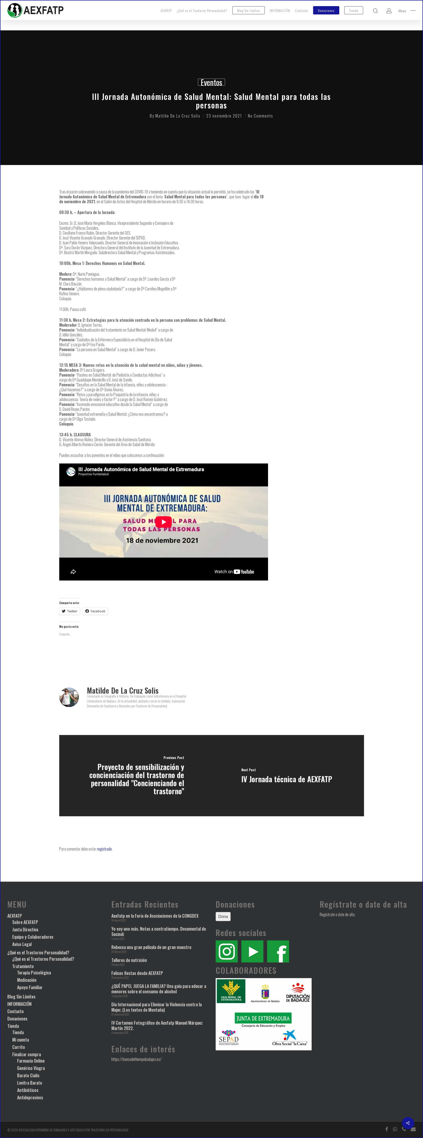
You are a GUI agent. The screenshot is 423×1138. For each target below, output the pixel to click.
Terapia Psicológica (34, 972)
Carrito (18, 1047)
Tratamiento (23, 966)
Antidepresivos (30, 1097)
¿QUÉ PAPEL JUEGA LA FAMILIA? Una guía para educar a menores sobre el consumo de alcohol (158, 988)
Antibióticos (27, 1090)
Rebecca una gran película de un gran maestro (151, 947)
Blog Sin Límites (248, 10)
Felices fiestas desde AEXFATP (137, 973)
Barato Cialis (28, 1075)
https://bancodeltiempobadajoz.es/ (136, 1059)
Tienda (353, 10)
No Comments (260, 116)
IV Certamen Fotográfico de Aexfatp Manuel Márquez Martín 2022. (157, 1025)
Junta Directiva (25, 929)
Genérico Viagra (31, 1068)
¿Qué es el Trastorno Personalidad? (202, 10)
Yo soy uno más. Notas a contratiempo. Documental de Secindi (158, 931)
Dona (223, 916)
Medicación (26, 980)
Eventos (211, 82)
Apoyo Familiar (30, 987)
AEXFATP (166, 10)
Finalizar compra (26, 1054)
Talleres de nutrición (129, 960)
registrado (104, 849)
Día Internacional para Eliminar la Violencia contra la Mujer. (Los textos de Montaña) (156, 1007)
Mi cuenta (20, 1039)
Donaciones (326, 10)
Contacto (301, 10)
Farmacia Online (31, 1060)
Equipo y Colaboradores (32, 936)
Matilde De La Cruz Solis (177, 116)
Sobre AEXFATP (25, 922)
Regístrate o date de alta (337, 914)
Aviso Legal (22, 944)
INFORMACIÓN (280, 10)
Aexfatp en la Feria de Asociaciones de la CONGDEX (155, 915)
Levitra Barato (29, 1082)
